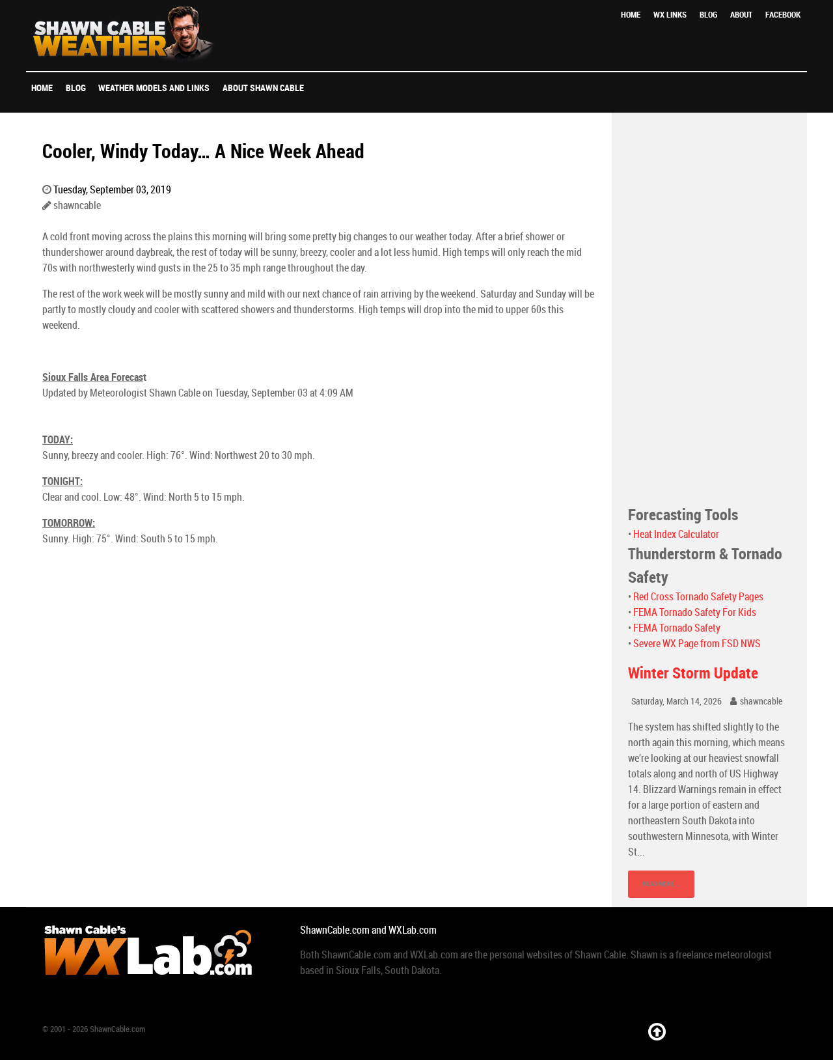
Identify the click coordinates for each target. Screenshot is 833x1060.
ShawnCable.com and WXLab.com (368, 930)
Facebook (782, 15)
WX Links (670, 15)
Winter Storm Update (693, 672)
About (741, 15)
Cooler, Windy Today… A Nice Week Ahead (203, 151)
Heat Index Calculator (676, 534)
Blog (708, 15)
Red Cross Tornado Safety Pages (698, 597)
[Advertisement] (709, 308)
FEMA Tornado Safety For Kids (694, 612)
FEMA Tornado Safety (676, 628)
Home (630, 15)
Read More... (661, 883)
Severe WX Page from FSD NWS (697, 643)
